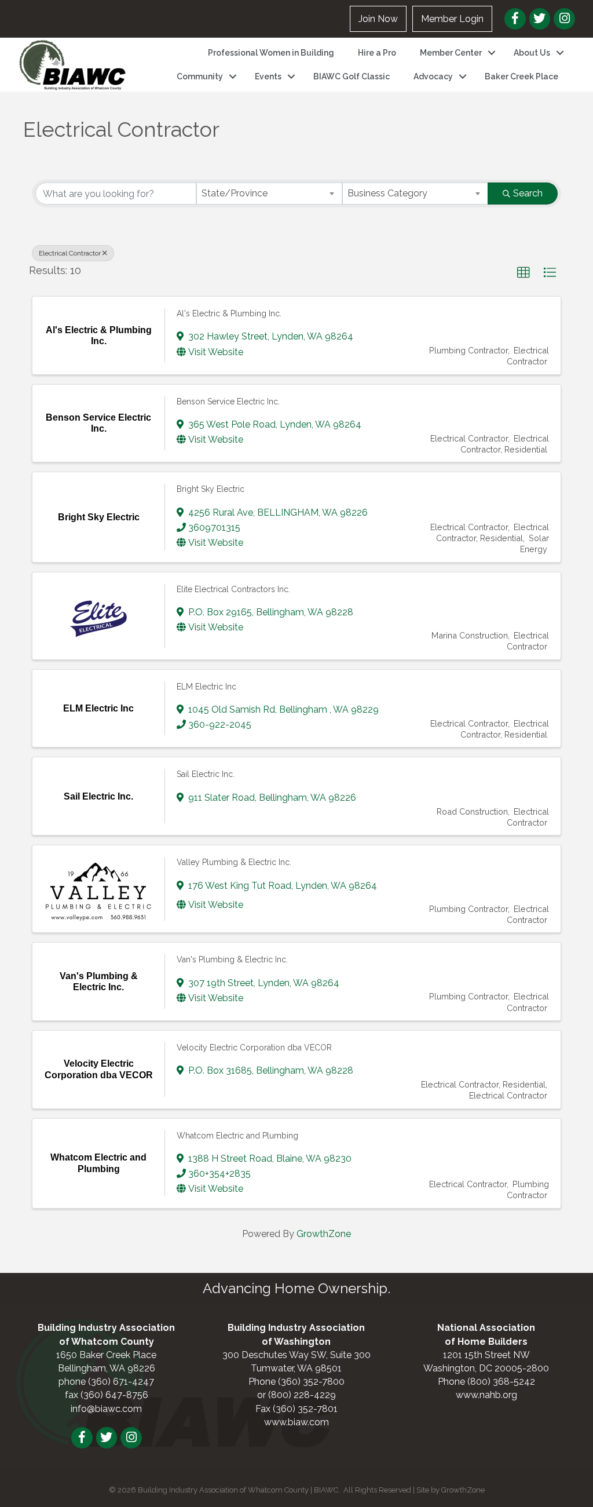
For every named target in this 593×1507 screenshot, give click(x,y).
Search (528, 193)
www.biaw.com (296, 1422)
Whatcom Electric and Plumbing (237, 1135)
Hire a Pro (377, 52)
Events (268, 76)
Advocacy (433, 76)
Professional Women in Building (271, 52)
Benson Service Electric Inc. (228, 401)
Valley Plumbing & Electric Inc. (234, 862)
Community (200, 76)
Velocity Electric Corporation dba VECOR (254, 1047)
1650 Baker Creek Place (106, 1354)
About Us (532, 52)
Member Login (452, 18)
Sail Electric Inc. (206, 774)
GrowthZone (323, 1233)
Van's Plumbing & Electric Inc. (232, 959)
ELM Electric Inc (206, 686)
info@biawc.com (106, 1408)
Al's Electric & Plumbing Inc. (229, 313)
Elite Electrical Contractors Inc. (233, 589)
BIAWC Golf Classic (351, 76)
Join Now (378, 18)
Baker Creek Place (521, 76)
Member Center (451, 52)
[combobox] (269, 194)
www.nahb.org (486, 1394)
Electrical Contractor (70, 253)
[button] (523, 272)
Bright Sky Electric (210, 489)
